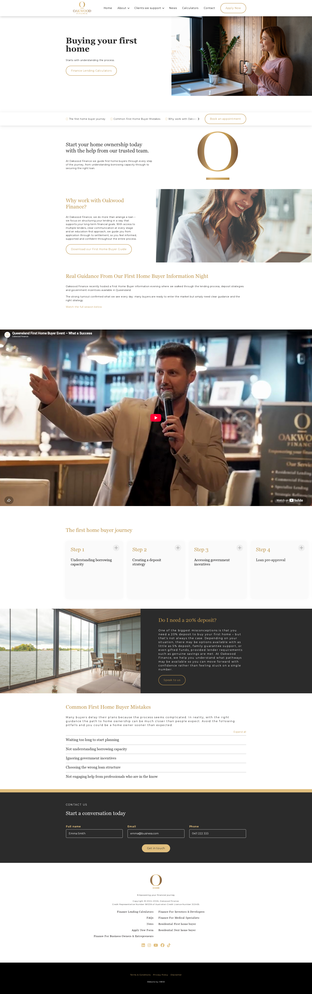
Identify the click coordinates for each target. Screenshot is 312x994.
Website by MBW (156, 981)
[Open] (116, 548)
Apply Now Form (143, 930)
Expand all (240, 731)
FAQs (150, 917)
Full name (73, 826)
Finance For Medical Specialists (178, 917)
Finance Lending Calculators (135, 911)
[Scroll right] (198, 119)
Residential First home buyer (177, 923)
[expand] (156, 739)
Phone (194, 826)
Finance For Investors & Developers (181, 911)
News (150, 923)
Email (132, 826)
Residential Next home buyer (177, 930)
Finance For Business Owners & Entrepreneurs (124, 936)
